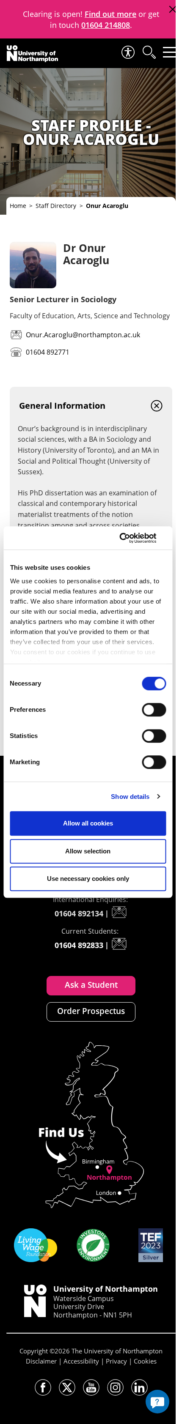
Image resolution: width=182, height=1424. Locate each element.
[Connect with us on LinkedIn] (139, 1387)
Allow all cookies (88, 823)
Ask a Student (91, 984)
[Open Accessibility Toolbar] (127, 52)
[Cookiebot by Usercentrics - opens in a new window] (129, 538)
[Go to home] (32, 53)
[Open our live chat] (157, 1401)
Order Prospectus (91, 1011)
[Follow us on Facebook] (42, 1387)
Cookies (145, 1361)
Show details (130, 796)
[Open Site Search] (148, 52)
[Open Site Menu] (169, 52)
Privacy (116, 1361)
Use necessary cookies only (88, 878)
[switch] (154, 709)
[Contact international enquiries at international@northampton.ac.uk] (118, 912)
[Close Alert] (172, 9)
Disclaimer (41, 1361)
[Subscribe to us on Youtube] (91, 1387)
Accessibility (81, 1361)
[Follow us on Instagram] (115, 1387)
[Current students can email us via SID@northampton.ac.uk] (118, 943)
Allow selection (87, 851)
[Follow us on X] (67, 1387)
